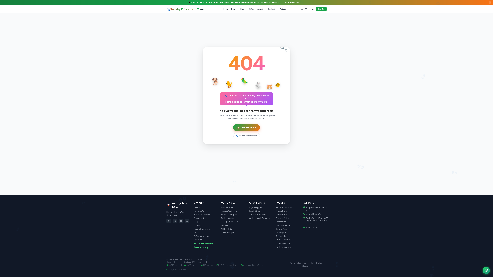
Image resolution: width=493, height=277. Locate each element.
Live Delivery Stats (204, 243)
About (260, 9)
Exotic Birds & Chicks (257, 214)
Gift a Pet (225, 225)
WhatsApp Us (311, 227)
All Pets (197, 207)
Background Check (229, 222)
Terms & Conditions (284, 207)
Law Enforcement (283, 247)
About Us (197, 225)
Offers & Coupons (201, 236)
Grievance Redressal (284, 225)
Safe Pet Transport (229, 214)
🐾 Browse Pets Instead (246, 135)
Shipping (306, 266)
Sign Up (321, 9)
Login (312, 9)
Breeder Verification (229, 211)
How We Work (200, 211)
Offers (251, 9)
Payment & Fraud (283, 240)
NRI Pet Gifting (227, 229)
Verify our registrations (177, 270)
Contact (271, 9)
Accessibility (281, 222)
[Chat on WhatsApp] (486, 270)
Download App (200, 218)
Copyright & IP (282, 232)
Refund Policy (282, 214)
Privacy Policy (282, 211)
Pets (233, 9)
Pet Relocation (227, 218)
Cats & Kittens (255, 211)
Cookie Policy (282, 229)
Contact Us (198, 240)
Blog (242, 9)
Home (225, 9)
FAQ (195, 232)
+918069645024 (313, 214)
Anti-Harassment (283, 243)
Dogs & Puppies (255, 207)
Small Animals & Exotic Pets (260, 218)
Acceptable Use (282, 236)
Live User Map (202, 247)
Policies (283, 9)
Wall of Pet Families (202, 214)
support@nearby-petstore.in (317, 208)
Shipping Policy (282, 218)
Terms (306, 263)
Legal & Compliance (202, 229)
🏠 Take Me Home (246, 127)
